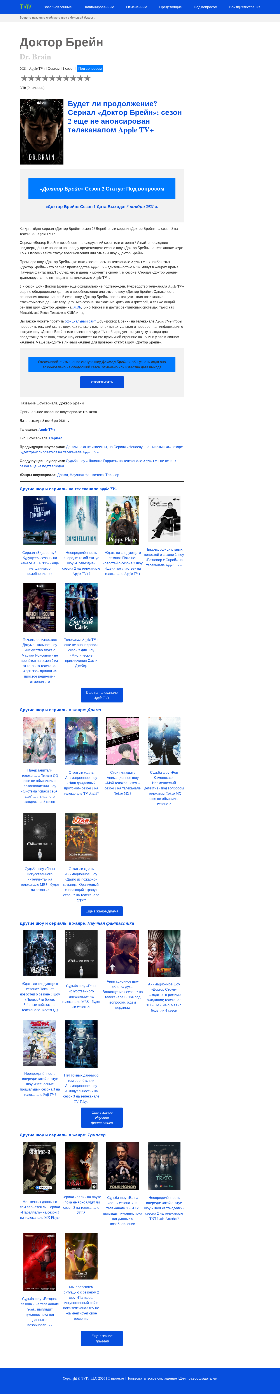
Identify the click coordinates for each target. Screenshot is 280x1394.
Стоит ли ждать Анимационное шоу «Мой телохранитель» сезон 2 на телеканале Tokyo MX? (123, 783)
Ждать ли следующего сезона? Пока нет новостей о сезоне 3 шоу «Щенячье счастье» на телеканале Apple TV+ (123, 563)
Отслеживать (102, 382)
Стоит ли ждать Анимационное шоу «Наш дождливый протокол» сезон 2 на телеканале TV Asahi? (81, 783)
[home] (26, 7)
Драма (62, 474)
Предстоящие (170, 7)
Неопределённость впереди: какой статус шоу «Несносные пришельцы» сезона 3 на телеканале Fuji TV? (40, 1084)
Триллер (112, 474)
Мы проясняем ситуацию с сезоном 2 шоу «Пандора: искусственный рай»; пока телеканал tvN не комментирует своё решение (81, 1303)
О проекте (116, 1378)
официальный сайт (80, 321)
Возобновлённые (58, 7)
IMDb (76, 307)
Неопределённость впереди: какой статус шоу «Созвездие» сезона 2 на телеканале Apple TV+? (81, 563)
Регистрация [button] (250, 7)
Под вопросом (205, 7)
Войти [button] (234, 7)
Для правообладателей (198, 1378)
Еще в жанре (102, 911)
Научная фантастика (87, 474)
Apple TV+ (46, 429)
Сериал (55, 437)
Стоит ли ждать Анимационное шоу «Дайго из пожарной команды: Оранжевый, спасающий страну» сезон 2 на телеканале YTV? (81, 884)
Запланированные (99, 7)
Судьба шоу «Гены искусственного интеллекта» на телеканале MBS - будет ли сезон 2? (40, 879)
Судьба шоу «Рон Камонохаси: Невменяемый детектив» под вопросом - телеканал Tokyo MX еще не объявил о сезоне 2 (164, 788)
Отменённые (136, 7)
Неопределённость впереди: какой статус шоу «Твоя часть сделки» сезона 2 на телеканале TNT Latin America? (164, 1208)
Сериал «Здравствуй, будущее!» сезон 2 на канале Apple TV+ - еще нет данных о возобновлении (40, 563)
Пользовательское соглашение (151, 1378)
